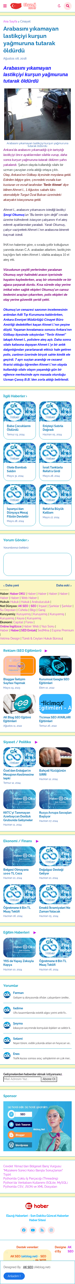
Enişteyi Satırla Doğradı (53, 427)
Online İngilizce (10, 626)
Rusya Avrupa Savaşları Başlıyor (55, 814)
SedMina (43, 630)
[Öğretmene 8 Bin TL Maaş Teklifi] (19, 894)
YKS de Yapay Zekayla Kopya (18, 962)
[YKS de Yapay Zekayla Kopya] (19, 947)
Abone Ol (49, 1079)
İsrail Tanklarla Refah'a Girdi (53, 469)
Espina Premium (63, 630)
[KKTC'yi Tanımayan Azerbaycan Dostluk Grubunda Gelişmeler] (19, 799)
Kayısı (21, 618)
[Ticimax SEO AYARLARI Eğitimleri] (55, 704)
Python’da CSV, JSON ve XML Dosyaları (30, 1186)
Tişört (7, 1174)
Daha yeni (12, 585)
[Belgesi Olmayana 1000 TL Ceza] (19, 856)
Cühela (23, 610)
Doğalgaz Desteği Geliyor (51, 871)
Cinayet (25, 21)
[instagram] (51, 1230)
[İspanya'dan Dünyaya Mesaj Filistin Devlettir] (20, 494)
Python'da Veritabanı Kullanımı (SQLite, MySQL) (35, 1182)
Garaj (41, 610)
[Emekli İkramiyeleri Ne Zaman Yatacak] (55, 894)
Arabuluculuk (41, 602)
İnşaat (43, 606)
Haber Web (31, 626)
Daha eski (63, 585)
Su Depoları (8, 610)
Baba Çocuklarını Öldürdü (19, 427)
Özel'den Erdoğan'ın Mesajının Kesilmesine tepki (18, 774)
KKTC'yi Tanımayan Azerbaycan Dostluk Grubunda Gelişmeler (18, 816)
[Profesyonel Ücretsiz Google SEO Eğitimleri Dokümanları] (37, 1150)
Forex (29, 622)
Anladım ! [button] (14, 1276)
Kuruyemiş (23, 614)
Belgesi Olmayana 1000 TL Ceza (16, 871)
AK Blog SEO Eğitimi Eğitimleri (17, 719)
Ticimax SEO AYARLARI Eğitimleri (55, 719)
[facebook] (23, 1230)
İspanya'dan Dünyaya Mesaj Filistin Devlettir (18, 512)
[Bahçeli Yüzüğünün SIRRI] (55, 757)
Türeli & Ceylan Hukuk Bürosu (42, 638)
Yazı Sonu (47, 626)
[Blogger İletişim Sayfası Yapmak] (19, 666)
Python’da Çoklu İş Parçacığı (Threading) (30, 1178)
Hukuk (14, 602)
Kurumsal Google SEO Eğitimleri (54, 681)
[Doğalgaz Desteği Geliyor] (55, 856)
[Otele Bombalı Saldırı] (20, 453)
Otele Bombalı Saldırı (17, 469)
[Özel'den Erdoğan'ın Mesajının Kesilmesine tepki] (19, 757)
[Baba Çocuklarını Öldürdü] (20, 411)
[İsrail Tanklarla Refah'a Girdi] (55, 453)
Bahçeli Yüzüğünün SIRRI (52, 772)
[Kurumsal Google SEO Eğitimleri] (55, 666)
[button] (5, 6)
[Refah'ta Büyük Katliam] (55, 494)
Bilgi (33, 610)
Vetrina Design (10, 638)
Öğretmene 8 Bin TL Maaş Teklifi (17, 909)
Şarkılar (54, 606)
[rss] (42, 1230)
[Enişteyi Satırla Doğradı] (55, 411)
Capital (18, 622)
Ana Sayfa (10, 21)
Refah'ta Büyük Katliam (53, 510)
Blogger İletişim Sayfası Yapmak (14, 681)
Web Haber (29, 598)
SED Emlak (28, 630)
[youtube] (32, 1230)
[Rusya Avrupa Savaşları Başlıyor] (55, 799)
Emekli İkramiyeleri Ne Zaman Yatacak (54, 909)
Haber (32, 593)
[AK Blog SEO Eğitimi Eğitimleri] (19, 704)
